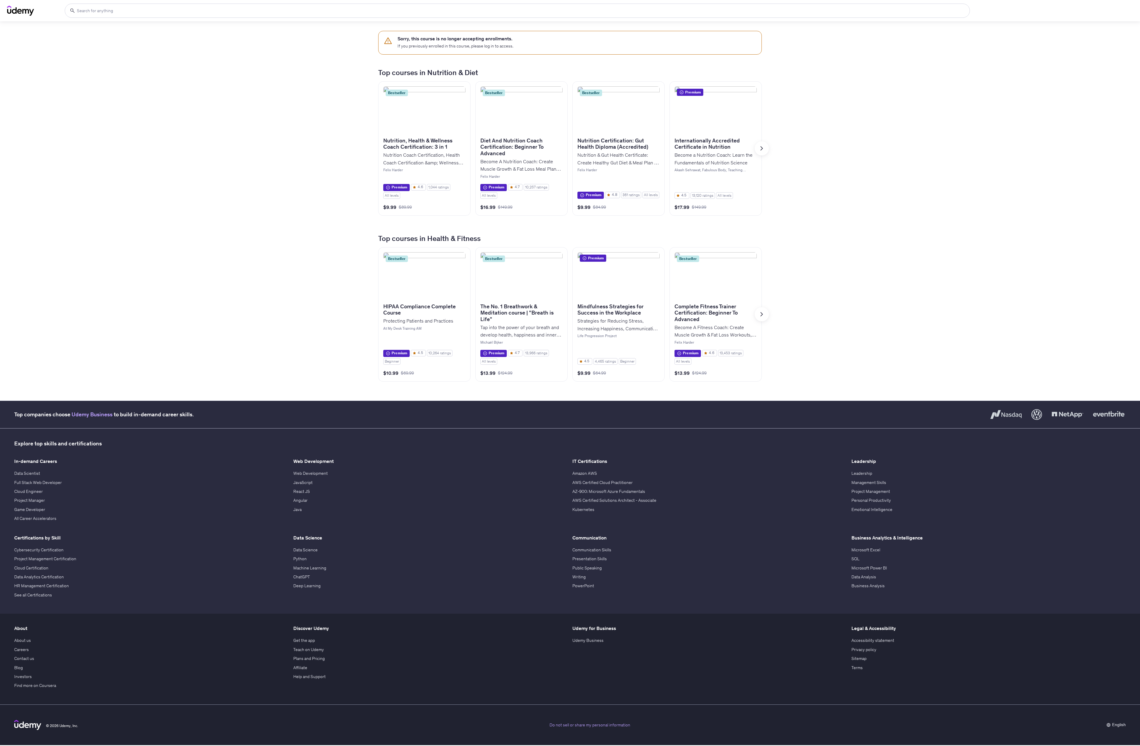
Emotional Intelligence (871, 509)
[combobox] (517, 11)
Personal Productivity (871, 500)
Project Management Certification (45, 558)
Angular (300, 500)
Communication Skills (591, 550)
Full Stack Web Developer (38, 482)
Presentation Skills (589, 558)
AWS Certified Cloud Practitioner (602, 482)
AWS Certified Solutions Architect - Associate (614, 500)
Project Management (870, 491)
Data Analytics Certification (39, 577)
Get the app (304, 640)
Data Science (305, 550)
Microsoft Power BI (869, 568)
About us (22, 640)
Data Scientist (27, 473)
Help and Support (309, 676)
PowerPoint (583, 585)
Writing (579, 577)
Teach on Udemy (308, 649)
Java (297, 509)
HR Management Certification (41, 585)
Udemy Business (92, 414)
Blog (18, 667)
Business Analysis (868, 585)
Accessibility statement (872, 640)
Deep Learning (307, 585)
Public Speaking (587, 568)
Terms (857, 667)
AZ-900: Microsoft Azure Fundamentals (608, 491)
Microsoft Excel (865, 550)
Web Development (310, 473)
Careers (21, 649)
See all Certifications (33, 595)
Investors (23, 676)
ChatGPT (301, 577)
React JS (301, 491)
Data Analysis (863, 577)
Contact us (24, 658)
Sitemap (859, 658)
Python (300, 558)
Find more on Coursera (35, 685)
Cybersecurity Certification (39, 550)
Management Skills (868, 482)
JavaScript (303, 482)
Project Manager (29, 500)
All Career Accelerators (35, 518)
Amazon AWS (584, 473)
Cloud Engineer (28, 491)
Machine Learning (309, 568)
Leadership (861, 473)
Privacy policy (863, 649)
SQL (855, 558)
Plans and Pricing (309, 658)
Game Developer (29, 509)
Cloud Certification (31, 568)
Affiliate (300, 667)
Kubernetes (583, 509)
